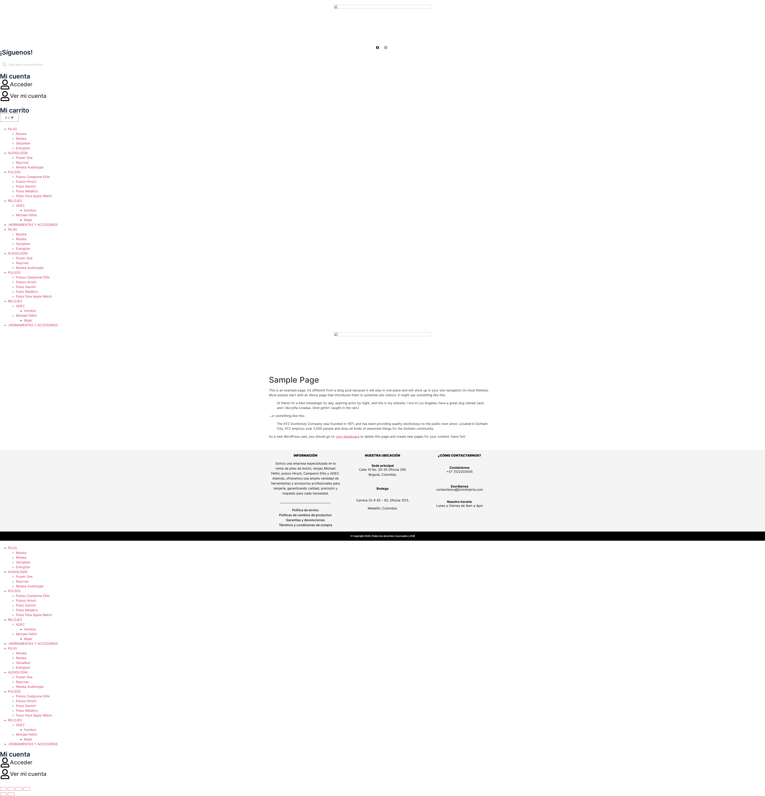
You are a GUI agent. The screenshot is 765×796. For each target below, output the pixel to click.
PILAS (12, 129)
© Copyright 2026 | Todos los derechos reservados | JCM (382, 536)
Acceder (21, 84)
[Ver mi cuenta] (5, 96)
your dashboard (347, 436)
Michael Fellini (26, 215)
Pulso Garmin (26, 186)
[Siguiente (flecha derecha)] (11, 794)
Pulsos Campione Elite (33, 177)
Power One (24, 158)
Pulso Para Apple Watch (34, 196)
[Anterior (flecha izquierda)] (3, 794)
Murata (21, 134)
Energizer (23, 148)
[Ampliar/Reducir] (3, 789)
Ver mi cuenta (28, 95)
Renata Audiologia (29, 167)
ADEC (20, 205)
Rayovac (22, 162)
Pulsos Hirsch (26, 182)
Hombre (30, 210)
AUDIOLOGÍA (18, 153)
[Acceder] (5, 84)
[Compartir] (19, 789)
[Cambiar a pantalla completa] (11, 789)
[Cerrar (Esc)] (26, 789)
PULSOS (14, 172)
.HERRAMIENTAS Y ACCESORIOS (33, 225)
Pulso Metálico (27, 191)
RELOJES (15, 201)
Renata (21, 139)
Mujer (28, 220)
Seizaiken (23, 143)
